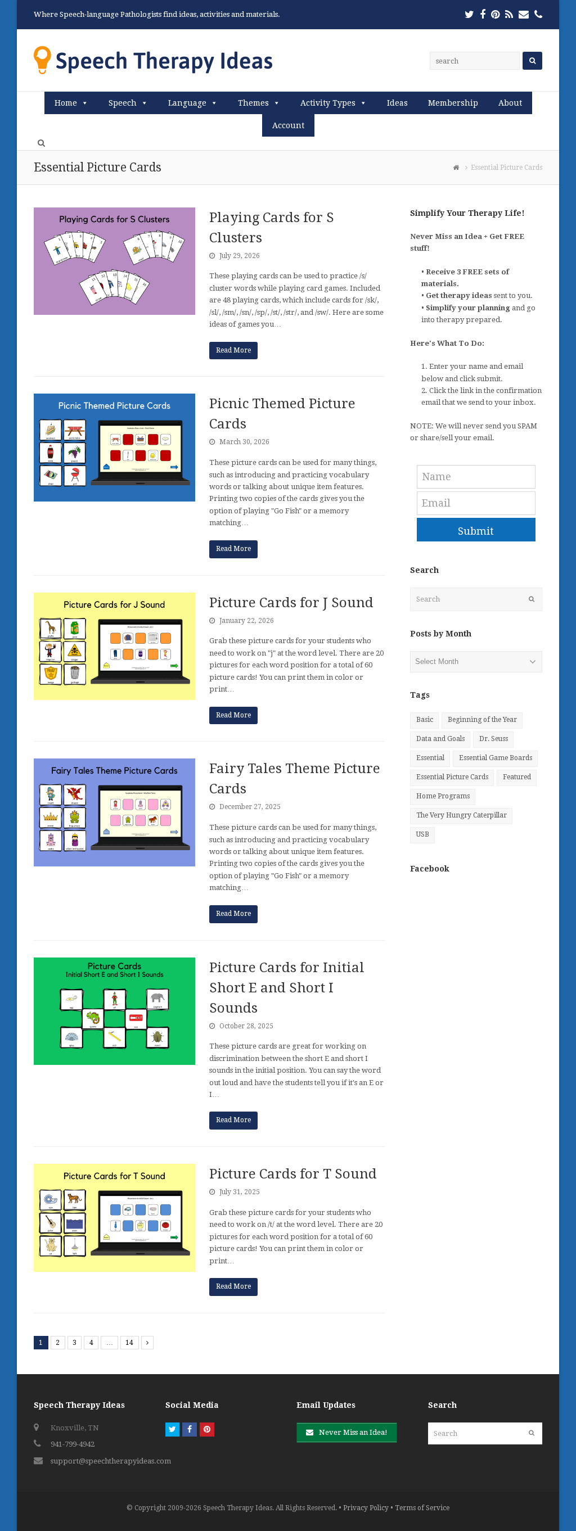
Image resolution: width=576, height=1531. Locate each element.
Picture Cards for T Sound (293, 1174)
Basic (424, 720)
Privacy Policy (366, 1508)
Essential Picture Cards (452, 777)
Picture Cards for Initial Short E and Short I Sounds (286, 988)
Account (288, 125)
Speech (123, 102)
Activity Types (328, 102)
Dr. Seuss (493, 739)
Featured (517, 777)
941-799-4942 (72, 1444)
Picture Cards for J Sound (291, 603)
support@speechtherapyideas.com (111, 1461)
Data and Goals (440, 739)
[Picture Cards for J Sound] (114, 646)
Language (187, 102)
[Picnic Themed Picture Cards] (114, 447)
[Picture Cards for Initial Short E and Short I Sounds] (114, 1011)
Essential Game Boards (495, 758)
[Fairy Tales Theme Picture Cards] (114, 812)
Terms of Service (422, 1508)
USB (422, 834)
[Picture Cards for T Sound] (114, 1217)
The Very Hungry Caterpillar (461, 815)
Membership (453, 102)
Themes (253, 102)
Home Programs (443, 796)
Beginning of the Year (482, 720)
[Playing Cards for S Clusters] (114, 261)
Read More (233, 350)
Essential (430, 758)
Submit (476, 531)
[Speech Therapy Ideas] (153, 60)
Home (66, 102)
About (510, 102)
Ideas (397, 102)
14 (129, 1343)
